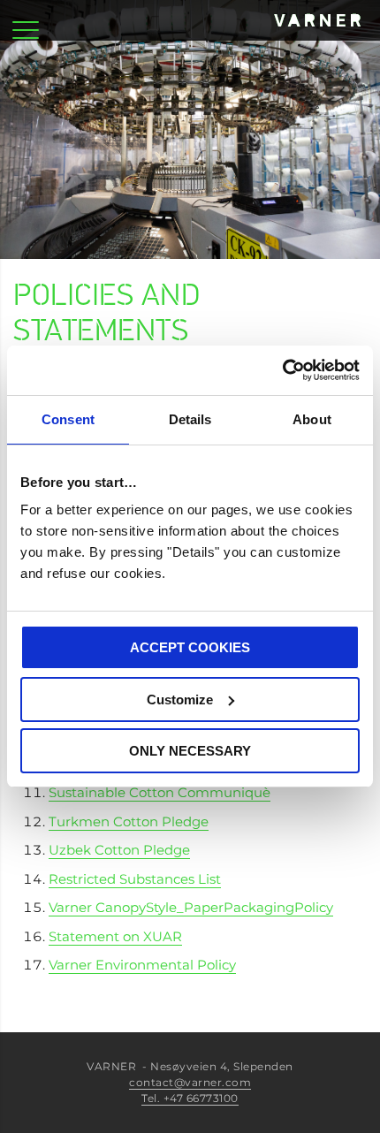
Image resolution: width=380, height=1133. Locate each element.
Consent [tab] (68, 419)
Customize (180, 699)
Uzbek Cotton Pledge (119, 849)
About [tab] (312, 419)
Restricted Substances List (135, 879)
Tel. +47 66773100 (190, 1098)
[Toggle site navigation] (25, 20)
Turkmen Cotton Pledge (129, 821)
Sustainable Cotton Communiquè (159, 792)
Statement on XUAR (115, 936)
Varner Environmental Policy (142, 964)
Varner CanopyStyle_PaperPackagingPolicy (191, 907)
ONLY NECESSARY (190, 750)
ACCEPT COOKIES (190, 647)
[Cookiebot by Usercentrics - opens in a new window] (282, 370)
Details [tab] (190, 419)
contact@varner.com (190, 1082)
